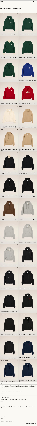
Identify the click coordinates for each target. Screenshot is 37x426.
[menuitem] (4, 1)
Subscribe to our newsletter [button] (4, 393)
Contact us (2, 401)
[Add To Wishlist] (17, 14)
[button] (31, 423)
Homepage (2, 383)
